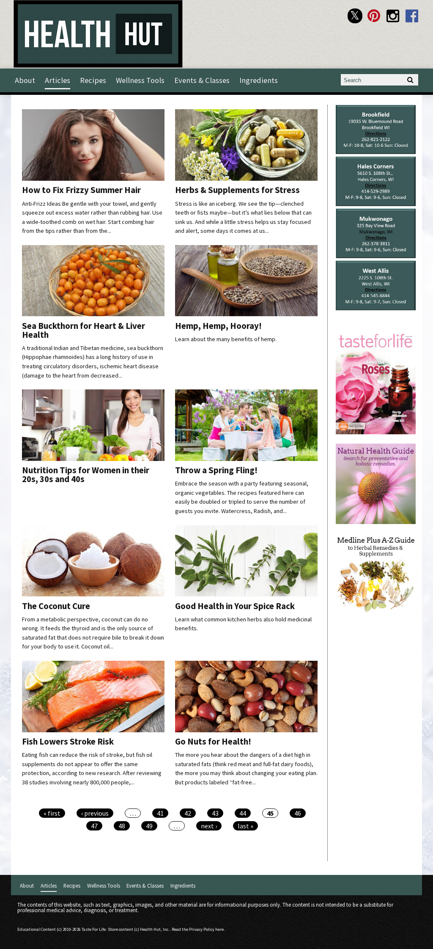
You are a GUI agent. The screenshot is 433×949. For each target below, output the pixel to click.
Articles (57, 80)
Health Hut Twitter (355, 15)
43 (215, 813)
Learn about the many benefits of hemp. (226, 339)
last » (245, 826)
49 (149, 826)
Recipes (93, 80)
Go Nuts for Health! (213, 741)
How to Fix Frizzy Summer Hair (81, 190)
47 (94, 826)
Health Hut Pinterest (374, 15)
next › (209, 826)
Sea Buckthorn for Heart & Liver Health (83, 330)
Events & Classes (202, 80)
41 (160, 813)
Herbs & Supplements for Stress (237, 190)
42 (187, 813)
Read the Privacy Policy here (198, 929)
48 (121, 826)
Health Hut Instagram (393, 15)
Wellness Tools (140, 80)
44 (242, 813)
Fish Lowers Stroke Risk (68, 741)
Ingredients (258, 80)
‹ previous (95, 813)
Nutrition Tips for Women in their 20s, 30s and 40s (85, 475)
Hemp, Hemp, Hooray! (218, 325)
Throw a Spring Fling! (216, 470)
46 (297, 813)
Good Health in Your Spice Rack (235, 606)
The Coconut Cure (56, 606)
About (25, 80)
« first (52, 813)
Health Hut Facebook (412, 15)
